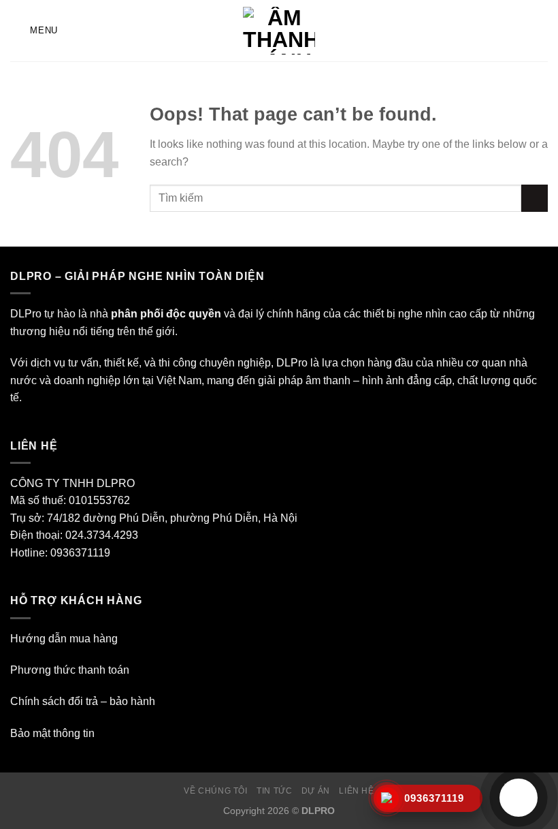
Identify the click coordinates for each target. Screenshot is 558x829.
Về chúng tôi (215, 791)
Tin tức (274, 791)
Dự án (315, 791)
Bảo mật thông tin (52, 733)
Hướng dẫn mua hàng (64, 638)
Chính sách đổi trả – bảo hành (82, 701)
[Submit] (534, 198)
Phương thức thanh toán (69, 670)
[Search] (543, 31)
